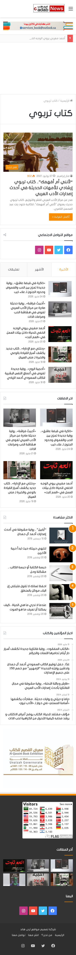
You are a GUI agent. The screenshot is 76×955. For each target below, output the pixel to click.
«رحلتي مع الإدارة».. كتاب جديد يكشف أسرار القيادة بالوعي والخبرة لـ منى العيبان (25, 353)
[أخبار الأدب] (48, 8)
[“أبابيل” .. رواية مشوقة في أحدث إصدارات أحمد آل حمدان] (61, 535)
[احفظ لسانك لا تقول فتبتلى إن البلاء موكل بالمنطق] (61, 592)
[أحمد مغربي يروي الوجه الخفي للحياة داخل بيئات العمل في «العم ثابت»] (60, 334)
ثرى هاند (25, 929)
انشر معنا (33, 935)
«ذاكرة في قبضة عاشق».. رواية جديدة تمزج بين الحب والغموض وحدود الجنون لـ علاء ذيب (25, 287)
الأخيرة (63, 269)
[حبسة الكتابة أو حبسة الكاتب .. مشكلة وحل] (61, 573)
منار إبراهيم (63, 176)
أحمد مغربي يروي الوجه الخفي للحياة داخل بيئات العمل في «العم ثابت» (26, 333)
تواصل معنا (18, 935)
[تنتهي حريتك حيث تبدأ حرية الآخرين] (61, 554)
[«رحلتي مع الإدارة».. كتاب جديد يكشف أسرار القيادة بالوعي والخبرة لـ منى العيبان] (60, 354)
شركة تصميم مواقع (43, 929)
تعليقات (13, 269)
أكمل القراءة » (60, 216)
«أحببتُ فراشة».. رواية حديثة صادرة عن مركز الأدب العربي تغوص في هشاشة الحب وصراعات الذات (21, 440)
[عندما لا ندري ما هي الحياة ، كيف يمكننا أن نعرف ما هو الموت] (61, 611)
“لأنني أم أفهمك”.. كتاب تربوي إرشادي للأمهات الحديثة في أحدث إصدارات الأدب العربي (41, 188)
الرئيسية (65, 100)
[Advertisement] (38, 66)
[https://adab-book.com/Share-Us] (38, 25)
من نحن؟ (46, 935)
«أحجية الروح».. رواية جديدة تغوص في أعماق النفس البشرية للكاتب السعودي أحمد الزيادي (25, 373)
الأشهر (39, 269)
